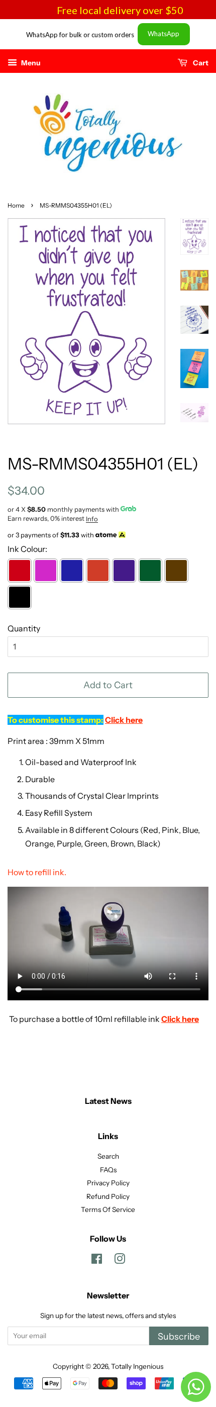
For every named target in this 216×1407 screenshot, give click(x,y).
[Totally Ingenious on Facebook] (96, 1261)
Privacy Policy (108, 1183)
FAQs (108, 1170)
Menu (30, 62)
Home (16, 205)
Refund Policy (108, 1196)
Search (108, 1156)
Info (92, 519)
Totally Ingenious (137, 1366)
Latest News (108, 1101)
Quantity (24, 628)
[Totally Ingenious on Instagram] (119, 1261)
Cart (199, 62)
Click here (180, 1019)
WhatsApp (163, 34)
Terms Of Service (108, 1209)
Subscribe (179, 1336)
